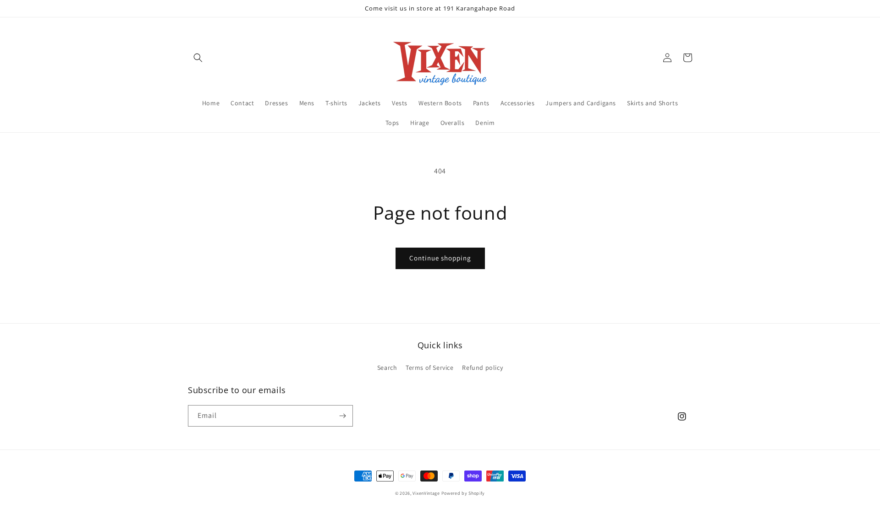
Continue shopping (440, 258)
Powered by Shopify (463, 493)
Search (387, 367)
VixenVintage (426, 493)
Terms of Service (430, 367)
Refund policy (482, 367)
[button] (198, 58)
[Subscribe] (342, 416)
